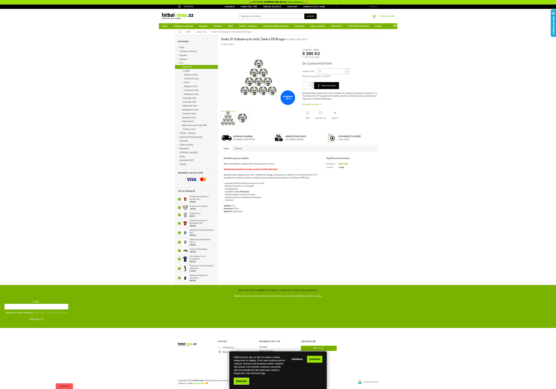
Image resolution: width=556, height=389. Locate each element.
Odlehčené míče (191, 94)
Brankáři (183, 59)
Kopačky (183, 55)
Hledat (310, 16)
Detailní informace (310, 104)
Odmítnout (297, 359)
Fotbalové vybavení (188, 51)
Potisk (182, 156)
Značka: (227, 44)
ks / (319, 348)
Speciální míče (189, 117)
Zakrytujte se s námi (314, 7)
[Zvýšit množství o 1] (312, 84)
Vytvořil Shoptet (371, 382)
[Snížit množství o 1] (312, 87)
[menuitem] (164, 26)
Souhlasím (314, 359)
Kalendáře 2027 (186, 160)
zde (263, 373)
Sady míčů (187, 67)
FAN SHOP (184, 148)
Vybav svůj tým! (249, 7)
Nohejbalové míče (190, 110)
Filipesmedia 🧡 (201, 383)
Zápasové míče (191, 75)
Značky (182, 164)
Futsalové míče (189, 113)
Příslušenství (188, 121)
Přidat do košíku (328, 85)
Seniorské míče (189, 98)
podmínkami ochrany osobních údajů (50, 313)
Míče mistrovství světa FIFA (194, 125)
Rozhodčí (183, 141)
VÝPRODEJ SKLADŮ (188, 152)
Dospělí (186, 71)
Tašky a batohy (186, 145)
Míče (181, 63)
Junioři (186, 82)
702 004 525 (228, 347)
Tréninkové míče (191, 78)
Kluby (181, 47)
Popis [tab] (226, 148)
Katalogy (292, 7)
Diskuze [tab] (238, 148)
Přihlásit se (36, 319)
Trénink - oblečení (187, 133)
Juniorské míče (189, 102)
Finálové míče (189, 129)
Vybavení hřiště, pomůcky (191, 137)
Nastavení (241, 381)
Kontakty (230, 7)
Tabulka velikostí (272, 7)
